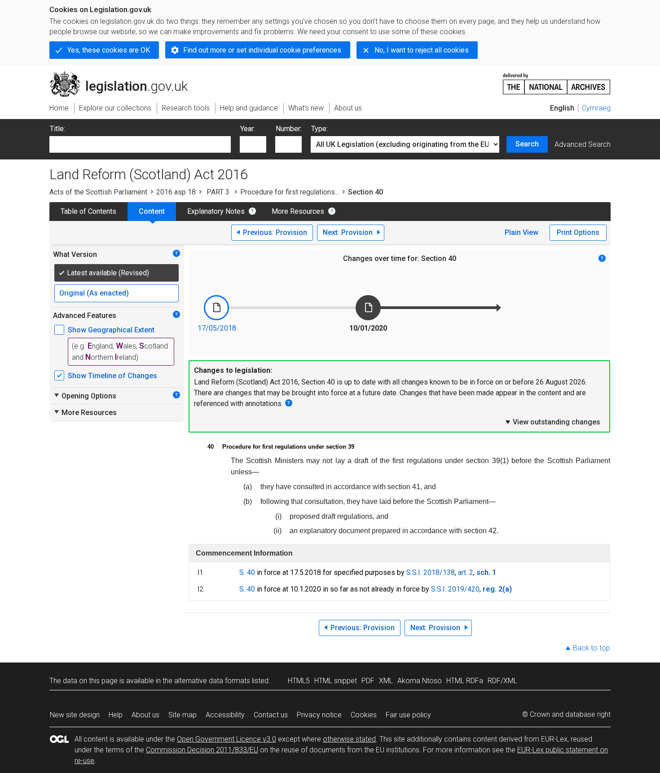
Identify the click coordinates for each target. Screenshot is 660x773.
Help (116, 715)
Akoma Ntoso (419, 680)
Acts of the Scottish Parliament (98, 192)
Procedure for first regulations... (289, 192)
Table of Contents (88, 211)
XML (386, 680)
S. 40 (247, 572)
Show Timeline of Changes (112, 375)
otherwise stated (349, 739)
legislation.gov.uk (124, 75)
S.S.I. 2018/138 (430, 572)
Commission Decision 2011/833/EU (202, 750)
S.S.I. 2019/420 (455, 589)
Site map (182, 715)
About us (145, 715)
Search (527, 144)
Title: (57, 128)
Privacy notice (319, 715)
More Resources (298, 211)
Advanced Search (582, 144)
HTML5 (299, 680)
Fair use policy (408, 715)
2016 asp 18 (176, 192)
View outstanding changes (552, 421)
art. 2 (465, 572)
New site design (75, 715)
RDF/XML (502, 680)
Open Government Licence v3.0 (226, 739)
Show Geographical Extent (111, 330)
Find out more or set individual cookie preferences (262, 50)
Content (152, 211)
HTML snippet (335, 680)
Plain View (521, 232)
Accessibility (225, 715)
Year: (247, 128)
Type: (319, 128)
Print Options (578, 232)
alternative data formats (212, 680)
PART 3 (218, 192)
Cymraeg (596, 108)
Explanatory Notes (216, 211)
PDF (367, 680)
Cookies (364, 715)
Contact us (271, 715)
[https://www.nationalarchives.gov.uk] (557, 80)
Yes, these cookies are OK (108, 50)
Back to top (591, 648)
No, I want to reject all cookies (421, 50)
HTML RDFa (464, 680)
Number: (289, 128)
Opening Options (84, 395)
